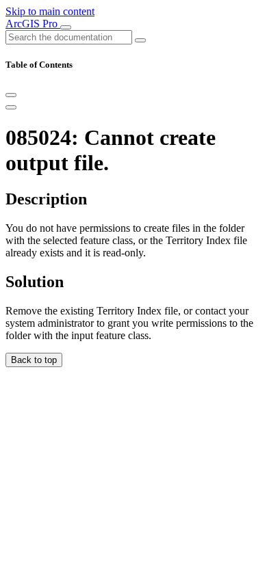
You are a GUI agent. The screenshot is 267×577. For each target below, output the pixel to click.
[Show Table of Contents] (10, 107)
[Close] (10, 95)
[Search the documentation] (140, 40)
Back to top (34, 360)
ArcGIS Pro (32, 23)
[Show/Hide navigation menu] (65, 27)
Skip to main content (49, 11)
